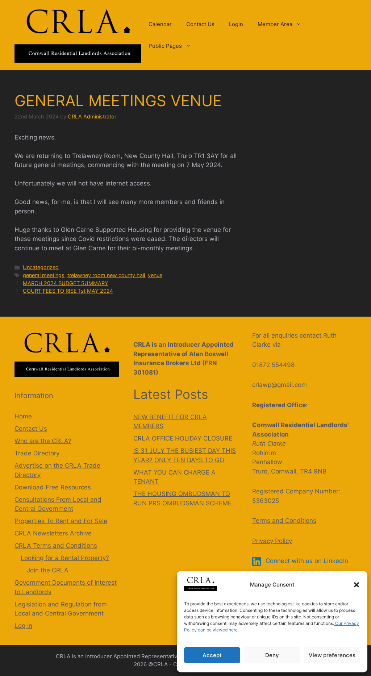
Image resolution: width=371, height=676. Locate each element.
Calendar (160, 24)
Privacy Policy (272, 540)
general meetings (43, 275)
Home (23, 416)
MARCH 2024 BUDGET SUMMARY (65, 283)
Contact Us (200, 24)
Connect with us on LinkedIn (306, 560)
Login (236, 24)
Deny (272, 655)
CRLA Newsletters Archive (53, 533)
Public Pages (165, 45)
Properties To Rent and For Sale (60, 521)
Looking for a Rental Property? (65, 558)
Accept (212, 655)
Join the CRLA (47, 570)
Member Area (275, 24)
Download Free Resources (52, 487)
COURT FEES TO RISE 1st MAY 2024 (68, 291)
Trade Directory (36, 453)
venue (155, 275)
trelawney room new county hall (106, 275)
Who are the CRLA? (42, 441)
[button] (356, 584)
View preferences (332, 655)
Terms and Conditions (284, 520)
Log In (23, 625)
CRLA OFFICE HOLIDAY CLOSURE (182, 438)
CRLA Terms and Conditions (55, 545)
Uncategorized (41, 267)
